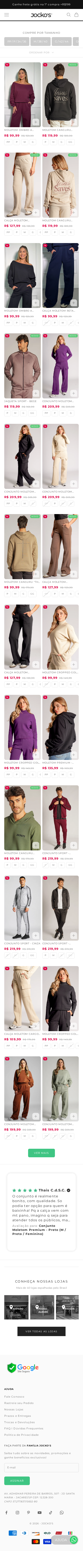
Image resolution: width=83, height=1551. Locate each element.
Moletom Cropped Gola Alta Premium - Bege (60, 673)
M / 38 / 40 (40, 41)
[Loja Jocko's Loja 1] (16, 1307)
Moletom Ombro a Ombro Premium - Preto (22, 311)
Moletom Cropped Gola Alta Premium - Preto (60, 1034)
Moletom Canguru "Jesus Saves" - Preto (58, 130)
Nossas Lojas (13, 1409)
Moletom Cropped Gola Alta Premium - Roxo (22, 763)
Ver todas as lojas (41, 1331)
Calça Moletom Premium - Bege (16, 221)
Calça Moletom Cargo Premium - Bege (21, 1034)
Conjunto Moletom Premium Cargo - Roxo (59, 401)
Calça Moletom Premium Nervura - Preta (19, 673)
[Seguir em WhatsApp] (62, 1512)
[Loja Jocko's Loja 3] (68, 1307)
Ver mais (41, 1153)
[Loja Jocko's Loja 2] (42, 1307)
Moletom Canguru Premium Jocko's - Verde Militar (18, 853)
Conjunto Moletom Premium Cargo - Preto (22, 492)
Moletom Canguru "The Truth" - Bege (22, 582)
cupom (41, 4)
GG (70, 142)
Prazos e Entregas (17, 1415)
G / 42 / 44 (62, 41)
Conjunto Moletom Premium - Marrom (19, 1124)
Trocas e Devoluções (19, 1422)
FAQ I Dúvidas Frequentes (23, 1428)
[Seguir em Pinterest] (28, 1512)
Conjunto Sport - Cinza (22, 943)
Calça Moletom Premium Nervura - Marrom (57, 582)
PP (8, 142)
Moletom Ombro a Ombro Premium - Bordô (18, 130)
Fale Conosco (14, 1396)
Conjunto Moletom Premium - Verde (57, 1124)
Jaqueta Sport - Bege (20, 401)
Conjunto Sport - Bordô (55, 853)
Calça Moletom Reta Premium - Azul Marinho (58, 311)
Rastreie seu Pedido (19, 1403)
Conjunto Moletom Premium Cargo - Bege (59, 492)
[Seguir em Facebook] (6, 1512)
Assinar (17, 1480)
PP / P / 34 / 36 (16, 41)
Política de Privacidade (21, 1434)
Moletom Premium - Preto (57, 763)
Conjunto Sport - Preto (55, 944)
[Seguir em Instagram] (17, 1512)
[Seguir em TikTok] (51, 1512)
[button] (41, 1212)
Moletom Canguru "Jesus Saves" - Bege (57, 221)
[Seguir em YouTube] (39, 1512)
